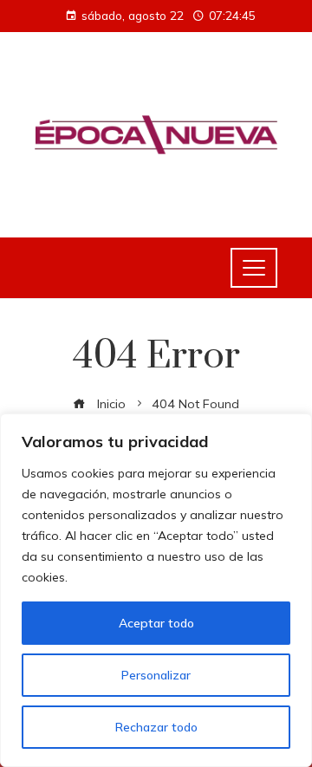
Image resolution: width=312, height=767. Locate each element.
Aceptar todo (156, 623)
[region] (156, 590)
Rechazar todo (156, 727)
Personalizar (156, 675)
